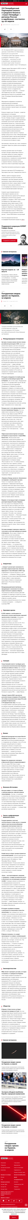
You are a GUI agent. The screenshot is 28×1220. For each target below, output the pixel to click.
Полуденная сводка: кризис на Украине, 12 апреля (11, 295)
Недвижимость (17, 1170)
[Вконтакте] (8, 1200)
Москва (2, 1177)
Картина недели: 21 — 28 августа (10, 270)
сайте (23, 167)
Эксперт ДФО (4, 1184)
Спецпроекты (17, 1189)
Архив (15, 1177)
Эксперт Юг (3, 1186)
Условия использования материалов (9, 1206)
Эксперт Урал (4, 1189)
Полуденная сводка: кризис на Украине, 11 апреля (11, 1063)
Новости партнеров (18, 1167)
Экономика (3, 1162)
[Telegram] (19, 1200)
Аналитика (3, 1170)
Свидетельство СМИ (18, 1184)
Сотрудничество (18, 1179)
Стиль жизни (17, 1162)
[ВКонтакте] (11, 29)
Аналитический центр (19, 1174)
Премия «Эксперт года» (19, 1172)
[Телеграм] (5, 29)
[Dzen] (3, 1200)
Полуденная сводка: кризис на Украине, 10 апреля (11, 1126)
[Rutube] (14, 1200)
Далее (3, 291)
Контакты (16, 1182)
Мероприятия (5, 1090)
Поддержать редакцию (9, 240)
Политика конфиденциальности (8, 1204)
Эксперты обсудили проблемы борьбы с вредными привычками (13, 1093)
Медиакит (16, 1186)
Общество (4, 267)
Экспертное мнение (5, 1167)
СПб (2, 1179)
